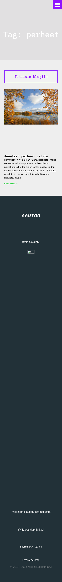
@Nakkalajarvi (31, 242)
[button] (57, 4)
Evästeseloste (31, 560)
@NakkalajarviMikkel (31, 529)
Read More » (11, 183)
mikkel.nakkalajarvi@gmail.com (31, 511)
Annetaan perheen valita (26, 156)
